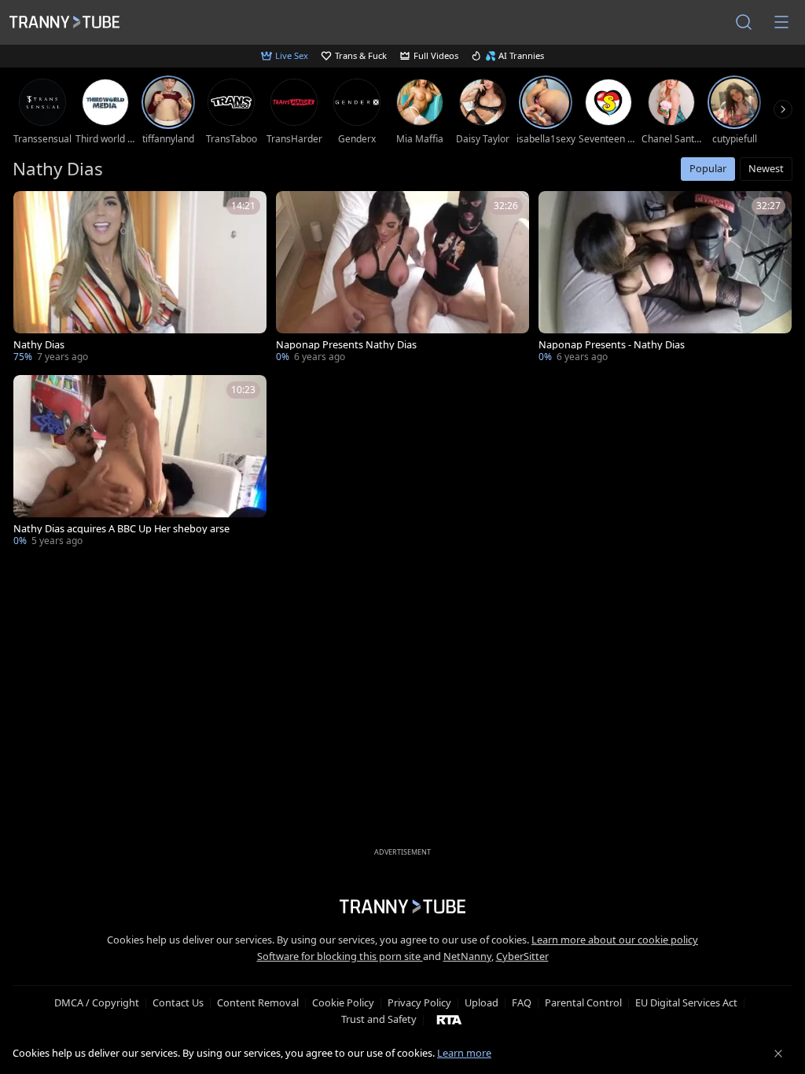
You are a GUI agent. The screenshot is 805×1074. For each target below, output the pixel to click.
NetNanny (467, 956)
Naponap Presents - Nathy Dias (612, 345)
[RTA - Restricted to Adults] (449, 1019)
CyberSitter (522, 956)
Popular (707, 168)
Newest (766, 168)
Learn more (464, 1053)
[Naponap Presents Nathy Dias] (402, 278)
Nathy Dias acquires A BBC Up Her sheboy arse (121, 529)
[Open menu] (781, 22)
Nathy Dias (38, 345)
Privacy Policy (419, 1002)
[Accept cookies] (778, 1053)
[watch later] (32, 210)
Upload (481, 1002)
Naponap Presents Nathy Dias (346, 345)
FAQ (521, 1002)
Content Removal (258, 1002)
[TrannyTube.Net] (64, 22)
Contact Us (178, 1002)
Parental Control (583, 1002)
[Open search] (744, 22)
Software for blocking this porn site (340, 956)
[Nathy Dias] (139, 278)
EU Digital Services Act (686, 1002)
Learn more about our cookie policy (614, 939)
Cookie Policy (343, 1002)
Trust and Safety (379, 1019)
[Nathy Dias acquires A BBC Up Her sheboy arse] (139, 462)
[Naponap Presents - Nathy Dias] (665, 278)
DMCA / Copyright (96, 1002)
